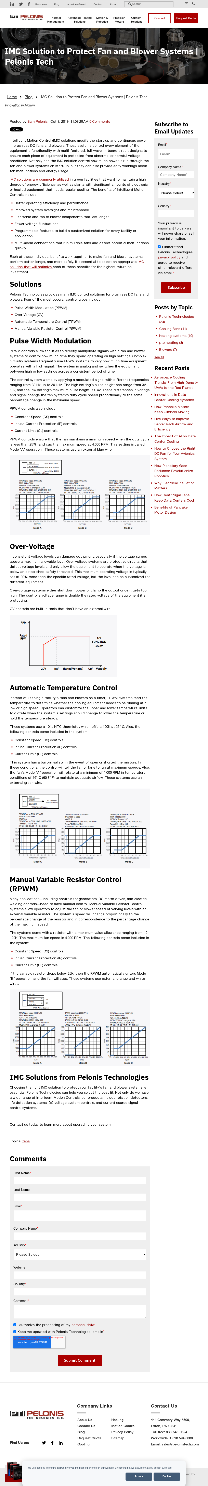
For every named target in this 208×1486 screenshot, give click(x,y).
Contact (159, 18)
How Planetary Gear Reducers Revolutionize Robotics (173, 471)
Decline (166, 1476)
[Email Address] (188, 3)
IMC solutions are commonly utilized (39, 179)
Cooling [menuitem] (83, 1444)
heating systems (176, 336)
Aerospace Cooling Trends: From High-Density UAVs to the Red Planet (176, 382)
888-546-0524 (176, 1432)
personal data (83, 1325)
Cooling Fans (173, 329)
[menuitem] (55, 20)
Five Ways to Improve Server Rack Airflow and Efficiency (173, 424)
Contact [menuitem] (98, 4)
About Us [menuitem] (84, 1420)
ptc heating (171, 343)
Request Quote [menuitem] (89, 1438)
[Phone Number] (194, 4)
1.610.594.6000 (181, 1438)
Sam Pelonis (37, 121)
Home (12, 97)
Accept (139, 1476)
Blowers (168, 350)
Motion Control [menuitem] (123, 1426)
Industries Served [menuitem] (76, 4)
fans (26, 1141)
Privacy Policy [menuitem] (122, 1432)
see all (159, 357)
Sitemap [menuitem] (117, 1438)
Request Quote (186, 18)
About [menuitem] (113, 4)
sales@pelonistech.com (180, 1444)
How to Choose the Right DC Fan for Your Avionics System (174, 453)
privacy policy (169, 257)
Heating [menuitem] (117, 1420)
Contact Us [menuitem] (86, 1426)
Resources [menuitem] (41, 4)
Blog (28, 97)
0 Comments (99, 121)
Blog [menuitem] (57, 4)
